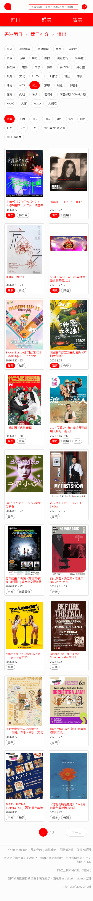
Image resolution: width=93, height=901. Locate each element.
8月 (59, 119)
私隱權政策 (66, 850)
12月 (22, 128)
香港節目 (13, 34)
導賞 (80, 76)
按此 (88, 870)
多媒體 (79, 58)
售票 (77, 19)
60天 (47, 119)
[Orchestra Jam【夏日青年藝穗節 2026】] (68, 701)
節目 (15, 19)
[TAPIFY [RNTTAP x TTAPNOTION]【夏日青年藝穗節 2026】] (24, 776)
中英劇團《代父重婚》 (20, 428)
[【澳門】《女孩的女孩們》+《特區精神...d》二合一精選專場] (24, 174)
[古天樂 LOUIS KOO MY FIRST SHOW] (68, 475)
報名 (55, 441)
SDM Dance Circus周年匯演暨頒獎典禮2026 (67, 278)
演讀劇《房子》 (15, 277)
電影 (25, 67)
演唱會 (73, 85)
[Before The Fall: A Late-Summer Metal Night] (68, 626)
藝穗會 (48, 94)
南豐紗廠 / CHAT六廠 (73, 94)
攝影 (50, 67)
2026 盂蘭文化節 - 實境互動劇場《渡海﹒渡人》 (68, 429)
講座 (67, 76)
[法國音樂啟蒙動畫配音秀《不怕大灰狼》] (68, 325)
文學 (37, 67)
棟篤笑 (11, 67)
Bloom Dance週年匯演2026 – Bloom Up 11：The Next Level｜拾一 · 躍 (24, 355)
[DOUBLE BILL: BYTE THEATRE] (68, 174)
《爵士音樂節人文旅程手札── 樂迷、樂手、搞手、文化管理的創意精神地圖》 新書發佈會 (24, 734)
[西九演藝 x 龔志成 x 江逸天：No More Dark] (68, 551)
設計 (9, 76)
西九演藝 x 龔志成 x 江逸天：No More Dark (68, 580)
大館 (24, 103)
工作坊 (53, 76)
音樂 (22, 58)
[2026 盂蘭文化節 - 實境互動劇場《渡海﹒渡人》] (68, 400)
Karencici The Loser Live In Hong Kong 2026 (23, 655)
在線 (9, 94)
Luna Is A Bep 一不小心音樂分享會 (23, 504)
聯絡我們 (50, 850)
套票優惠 (24, 49)
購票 (46, 19)
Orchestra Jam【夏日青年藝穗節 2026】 (68, 730)
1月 (34, 128)
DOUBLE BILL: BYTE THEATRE (68, 202)
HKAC (10, 103)
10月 (83, 119)
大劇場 (52, 103)
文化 (22, 76)
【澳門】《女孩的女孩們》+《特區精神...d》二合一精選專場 (24, 205)
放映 (47, 85)
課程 (9, 85)
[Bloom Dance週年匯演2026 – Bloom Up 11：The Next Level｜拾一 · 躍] (24, 325)
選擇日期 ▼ (14, 137)
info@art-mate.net (73, 878)
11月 (10, 128)
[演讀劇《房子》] (24, 249)
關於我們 (36, 850)
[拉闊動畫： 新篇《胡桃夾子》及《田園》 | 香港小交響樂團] (24, 551)
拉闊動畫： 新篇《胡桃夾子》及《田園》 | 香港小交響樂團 (24, 580)
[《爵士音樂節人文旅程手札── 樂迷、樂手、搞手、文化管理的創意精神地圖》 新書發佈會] (24, 701)
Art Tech (37, 76)
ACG (22, 85)
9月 (71, 119)
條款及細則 (84, 850)
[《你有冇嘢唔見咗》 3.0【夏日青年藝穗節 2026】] (68, 776)
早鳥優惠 (43, 49)
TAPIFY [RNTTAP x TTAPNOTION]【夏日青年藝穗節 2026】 (24, 807)
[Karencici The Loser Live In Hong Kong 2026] (24, 626)
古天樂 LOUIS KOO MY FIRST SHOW (68, 504)
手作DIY (64, 67)
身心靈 (80, 67)
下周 (22, 119)
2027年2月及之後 (54, 128)
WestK (37, 103)
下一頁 (76, 832)
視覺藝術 (62, 58)
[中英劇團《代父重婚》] (24, 400)
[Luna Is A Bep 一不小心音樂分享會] (24, 475)
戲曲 (47, 58)
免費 (58, 49)
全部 (9, 49)
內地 (22, 94)
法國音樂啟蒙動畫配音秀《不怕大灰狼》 (68, 354)
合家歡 (72, 49)
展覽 (60, 85)
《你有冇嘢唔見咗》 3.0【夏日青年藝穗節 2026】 (67, 806)
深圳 (34, 94)
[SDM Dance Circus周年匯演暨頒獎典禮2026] (68, 249)
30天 (35, 119)
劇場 (9, 58)
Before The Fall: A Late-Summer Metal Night (65, 655)
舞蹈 (34, 58)
